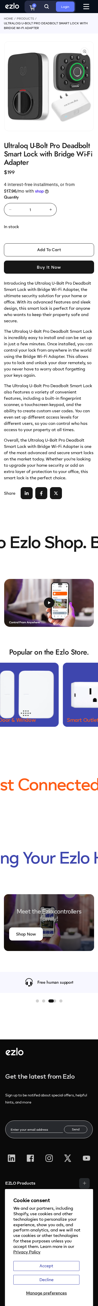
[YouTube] (86, 1158)
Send (75, 1129)
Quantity (11, 197)
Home (8, 18)
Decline (46, 1279)
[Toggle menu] (84, 1183)
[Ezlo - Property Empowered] (14, 1053)
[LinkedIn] (11, 1158)
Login (65, 7)
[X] (67, 1158)
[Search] (46, 6)
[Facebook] (30, 1158)
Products (25, 18)
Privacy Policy (27, 1251)
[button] (37, 1001)
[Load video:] (49, 603)
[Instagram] (49, 1158)
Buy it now (49, 267)
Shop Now (26, 933)
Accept (46, 1265)
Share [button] (9, 493)
